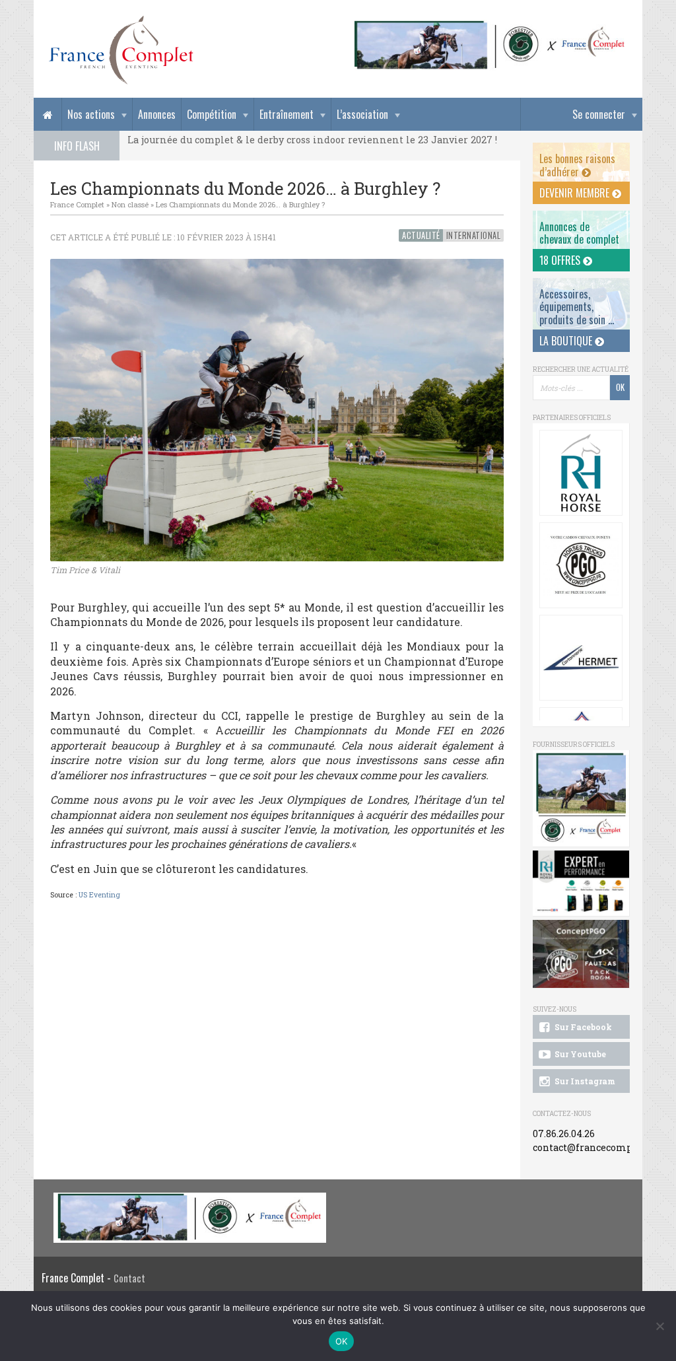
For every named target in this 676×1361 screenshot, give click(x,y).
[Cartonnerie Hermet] (581, 658)
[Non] (659, 1326)
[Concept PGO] (581, 565)
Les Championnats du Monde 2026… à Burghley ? (240, 204)
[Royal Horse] (581, 473)
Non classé (130, 204)
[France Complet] (120, 50)
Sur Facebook (582, 1027)
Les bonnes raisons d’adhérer (577, 165)
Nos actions (91, 114)
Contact (129, 1278)
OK (341, 1341)
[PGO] (581, 954)
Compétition (211, 114)
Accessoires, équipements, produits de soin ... (576, 306)
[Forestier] (490, 27)
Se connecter (598, 114)
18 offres (561, 260)
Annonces (157, 114)
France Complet (77, 204)
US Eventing (99, 894)
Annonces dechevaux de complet (579, 233)
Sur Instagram (584, 1081)
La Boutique (567, 341)
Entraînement (286, 114)
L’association (362, 114)
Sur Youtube (579, 1054)
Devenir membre (575, 193)
